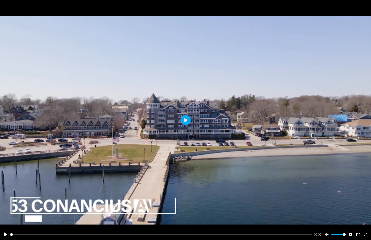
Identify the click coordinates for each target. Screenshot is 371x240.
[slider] (161, 234)
